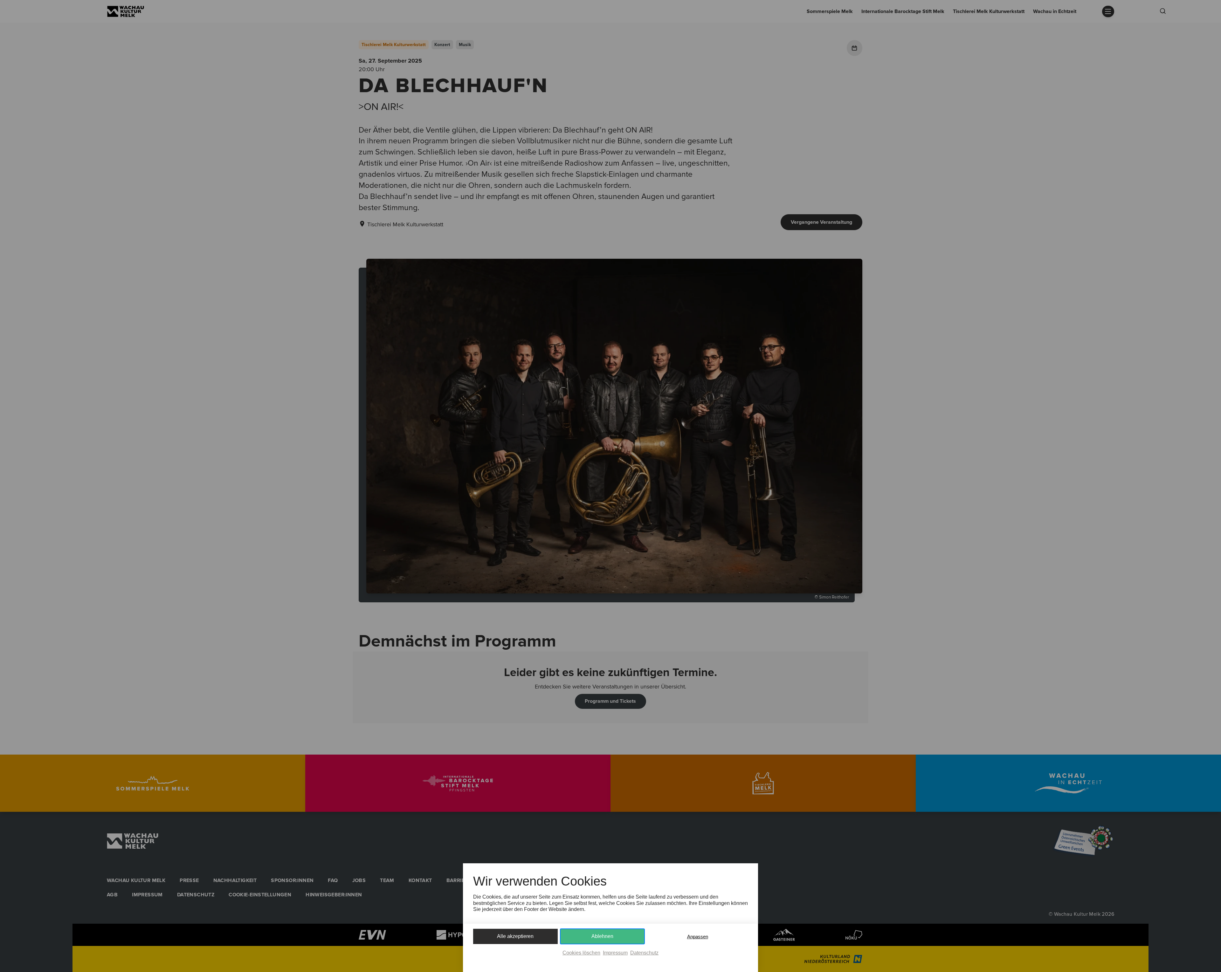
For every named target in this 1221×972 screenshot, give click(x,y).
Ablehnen (602, 936)
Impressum (615, 952)
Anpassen (697, 936)
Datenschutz (644, 952)
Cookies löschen (581, 952)
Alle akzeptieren (515, 936)
